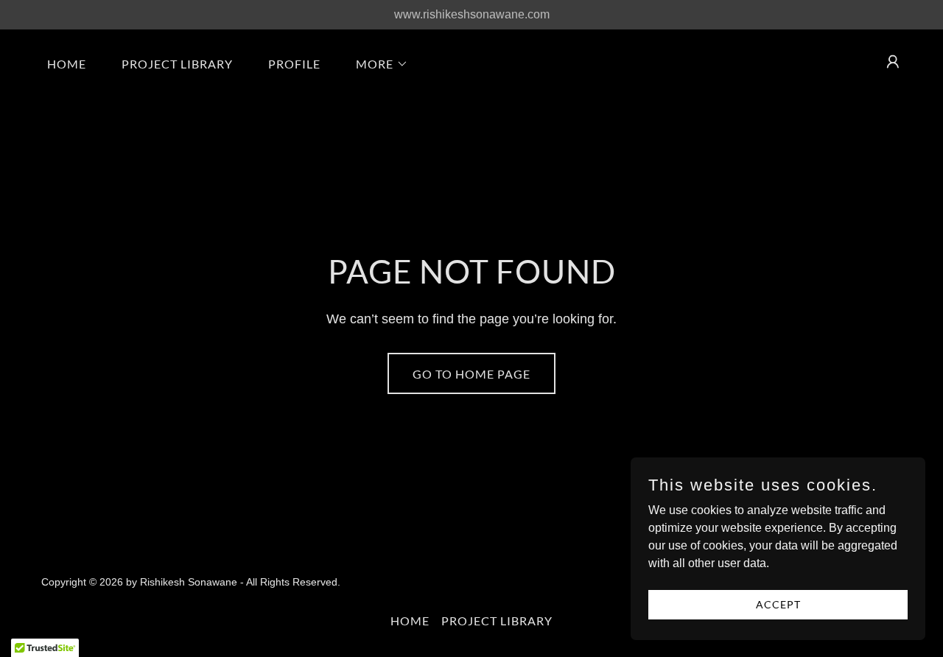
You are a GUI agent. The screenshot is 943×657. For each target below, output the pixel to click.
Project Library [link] (177, 64)
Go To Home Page (471, 374)
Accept (778, 604)
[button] (376, 64)
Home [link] (66, 64)
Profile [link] (294, 64)
